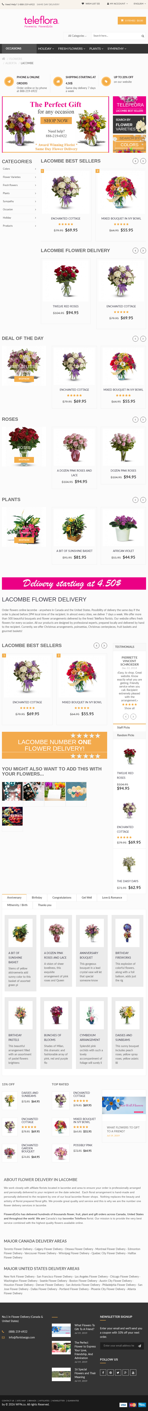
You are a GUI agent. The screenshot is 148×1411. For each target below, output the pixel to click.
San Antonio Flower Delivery (83, 1285)
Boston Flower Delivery (83, 1281)
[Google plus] (126, 1372)
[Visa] (123, 1404)
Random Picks (125, 735)
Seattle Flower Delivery (53, 1281)
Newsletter (58, 1401)
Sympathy (8, 201)
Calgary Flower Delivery (49, 1249)
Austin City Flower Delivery (115, 1281)
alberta (11, 63)
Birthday (37, 897)
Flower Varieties (12, 177)
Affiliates (44, 1401)
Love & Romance (112, 897)
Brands (32, 1401)
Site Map (21, 1401)
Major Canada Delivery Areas (35, 1241)
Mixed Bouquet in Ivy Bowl (121, 218)
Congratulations (61, 897)
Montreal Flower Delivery (110, 1249)
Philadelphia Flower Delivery (119, 1285)
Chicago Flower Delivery (124, 1276)
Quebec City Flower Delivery (108, 1253)
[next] (143, 161)
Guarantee (73, 1401)
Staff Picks (123, 727)
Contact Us (8, 1401)
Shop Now (24, 379)
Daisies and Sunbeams (123, 1037)
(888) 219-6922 (18, 1332)
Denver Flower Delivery (50, 1285)
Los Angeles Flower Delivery (91, 1276)
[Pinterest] (111, 1372)
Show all (129, 708)
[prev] (135, 161)
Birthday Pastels (15, 1037)
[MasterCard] (133, 1404)
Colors (6, 169)
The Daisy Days (127, 881)
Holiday (7, 218)
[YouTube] (133, 1372)
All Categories (76, 36)
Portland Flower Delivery (74, 1289)
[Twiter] (118, 1372)
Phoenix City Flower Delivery (108, 1289)
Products (8, 226)
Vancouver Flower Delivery (40, 1253)
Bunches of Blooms (52, 1037)
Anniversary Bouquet (89, 955)
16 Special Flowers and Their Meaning (85, 1373)
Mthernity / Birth (17, 905)
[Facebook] (103, 1372)
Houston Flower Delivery (19, 1285)
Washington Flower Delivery (20, 1281)
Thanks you (44, 905)
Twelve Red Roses (66, 306)
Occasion (8, 209)
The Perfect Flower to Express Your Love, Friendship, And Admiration (85, 1350)
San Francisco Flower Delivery (54, 1276)
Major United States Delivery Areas (41, 1269)
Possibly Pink (82, 1145)
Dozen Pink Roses (123, 470)
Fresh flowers (10, 185)
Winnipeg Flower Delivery (74, 1253)
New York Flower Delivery (19, 1276)
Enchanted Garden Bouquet (30, 1148)
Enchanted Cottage (65, 218)
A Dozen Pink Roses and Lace (74, 473)
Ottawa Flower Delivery (79, 1249)
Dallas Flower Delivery (44, 1289)
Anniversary (14, 897)
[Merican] (142, 1404)
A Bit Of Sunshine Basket (74, 551)
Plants (6, 193)
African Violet (123, 551)
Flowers (15, 59)
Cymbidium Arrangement (90, 1037)
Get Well (87, 897)
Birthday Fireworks (123, 955)
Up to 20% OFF (123, 77)
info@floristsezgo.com (22, 1337)
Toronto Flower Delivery (18, 1249)
